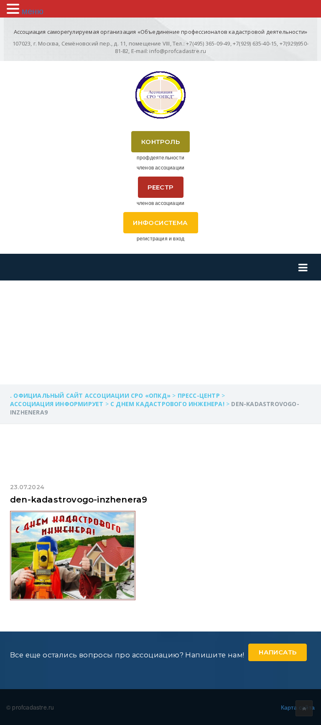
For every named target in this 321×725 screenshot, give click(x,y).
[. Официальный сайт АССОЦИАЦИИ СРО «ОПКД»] (160, 95)
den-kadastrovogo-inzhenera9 (78, 500)
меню (32, 11)
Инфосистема (160, 223)
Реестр (160, 187)
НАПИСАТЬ (277, 652)
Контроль (160, 142)
